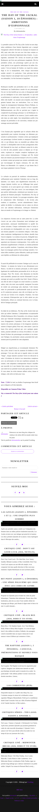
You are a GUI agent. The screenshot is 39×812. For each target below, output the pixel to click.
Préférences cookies (19, 800)
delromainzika (15, 440)
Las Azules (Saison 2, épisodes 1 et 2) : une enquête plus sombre (19, 515)
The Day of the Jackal (19, 12)
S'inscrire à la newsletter (9, 423)
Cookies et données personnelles (29, 798)
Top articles (32, 795)
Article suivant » (33, 406)
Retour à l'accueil (19, 409)
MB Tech (19, 790)
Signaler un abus (10, 798)
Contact (2, 798)
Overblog (30, 782)
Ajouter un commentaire (17, 451)
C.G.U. (18, 798)
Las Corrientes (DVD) (19, 685)
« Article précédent (7, 406)
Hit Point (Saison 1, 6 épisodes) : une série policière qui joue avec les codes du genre (19, 582)
